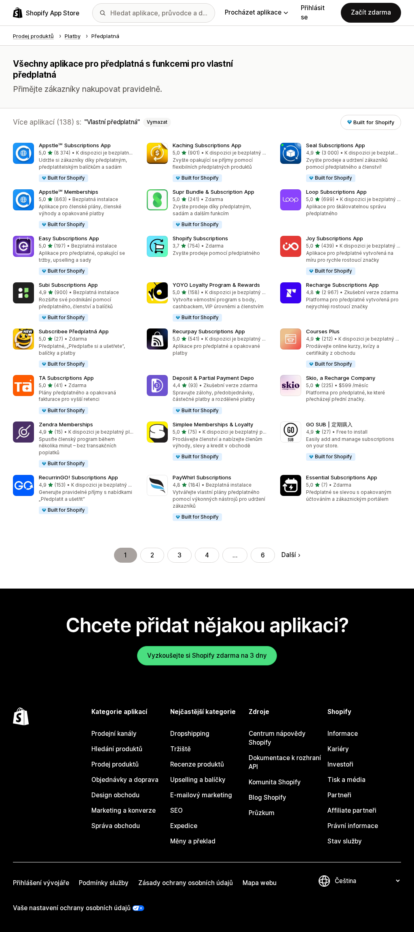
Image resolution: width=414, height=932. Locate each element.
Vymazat (157, 122)
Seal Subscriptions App (335, 145)
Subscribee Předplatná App (74, 331)
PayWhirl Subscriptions (202, 477)
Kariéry (338, 749)
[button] (73, 163)
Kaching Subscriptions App (207, 145)
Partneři (339, 795)
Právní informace (352, 826)
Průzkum (262, 813)
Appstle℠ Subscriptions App (75, 145)
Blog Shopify (267, 797)
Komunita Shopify (275, 782)
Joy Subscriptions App (334, 238)
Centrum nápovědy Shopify (277, 738)
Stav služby (344, 841)
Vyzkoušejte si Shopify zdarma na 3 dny (207, 655)
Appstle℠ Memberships (68, 192)
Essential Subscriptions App (341, 477)
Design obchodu (115, 795)
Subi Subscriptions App (68, 285)
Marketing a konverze (123, 810)
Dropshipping (189, 733)
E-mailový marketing (201, 795)
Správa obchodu (115, 826)
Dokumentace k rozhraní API (285, 762)
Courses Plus (323, 331)
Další (288, 555)
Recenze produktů (197, 764)
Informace (342, 733)
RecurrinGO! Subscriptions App (78, 477)
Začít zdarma (371, 12)
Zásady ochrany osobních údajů (185, 883)
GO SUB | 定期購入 (329, 424)
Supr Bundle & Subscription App (213, 192)
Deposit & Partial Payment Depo (213, 378)
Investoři (340, 764)
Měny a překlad (192, 841)
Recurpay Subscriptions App (209, 331)
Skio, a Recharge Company (340, 378)
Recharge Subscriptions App (342, 285)
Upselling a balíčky (198, 780)
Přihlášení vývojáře (41, 883)
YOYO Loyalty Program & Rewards (216, 285)
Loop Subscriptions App (336, 192)
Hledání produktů (116, 749)
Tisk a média (346, 780)
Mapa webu (260, 883)
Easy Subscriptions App (69, 238)
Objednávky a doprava (124, 780)
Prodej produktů (115, 764)
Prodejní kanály (114, 733)
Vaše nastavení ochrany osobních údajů (72, 908)
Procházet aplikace (253, 12)
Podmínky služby (104, 883)
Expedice (183, 826)
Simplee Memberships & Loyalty (213, 424)
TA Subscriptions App (66, 378)
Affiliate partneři (351, 810)
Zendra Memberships (66, 424)
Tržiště (180, 749)
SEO (176, 810)
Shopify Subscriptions (200, 238)
